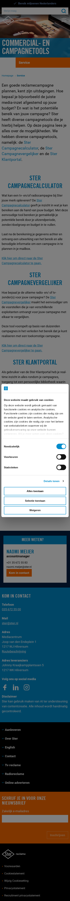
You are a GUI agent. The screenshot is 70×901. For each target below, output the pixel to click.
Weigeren (35, 510)
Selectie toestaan (35, 500)
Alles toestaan (35, 491)
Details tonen (51, 481)
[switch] (61, 457)
